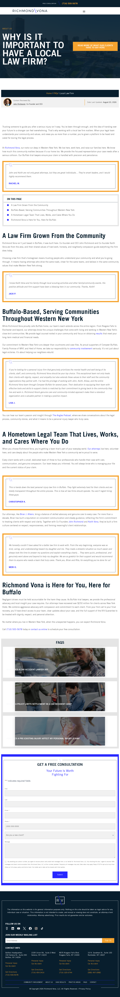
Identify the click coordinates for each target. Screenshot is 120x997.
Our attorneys (94, 449)
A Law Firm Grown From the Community (29, 205)
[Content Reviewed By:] (8, 102)
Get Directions (11, 972)
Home (49, 93)
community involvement (81, 349)
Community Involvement (33, 982)
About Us (7, 29)
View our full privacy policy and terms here (18, 867)
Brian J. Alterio (27, 514)
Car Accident (10, 966)
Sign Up (108, 940)
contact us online (39, 629)
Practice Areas (75, 982)
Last (6, 799)
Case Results (61, 982)
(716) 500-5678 (14, 629)
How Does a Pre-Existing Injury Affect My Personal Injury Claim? (43, 738)
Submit (60, 875)
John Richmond (19, 104)
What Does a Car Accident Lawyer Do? (27, 669)
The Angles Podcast (61, 415)
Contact (93, 982)
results (99, 334)
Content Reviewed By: (22, 100)
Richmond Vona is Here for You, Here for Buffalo (33, 220)
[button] (84, 11)
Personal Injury (11, 963)
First (6, 788)
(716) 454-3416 (37, 973)
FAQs (55, 93)
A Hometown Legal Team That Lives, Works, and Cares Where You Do (43, 215)
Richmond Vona (12, 148)
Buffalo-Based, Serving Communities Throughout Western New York (42, 210)
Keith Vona (93, 522)
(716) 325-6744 (65, 973)
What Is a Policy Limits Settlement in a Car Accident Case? (39, 704)
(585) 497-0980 (94, 973)
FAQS (85, 982)
